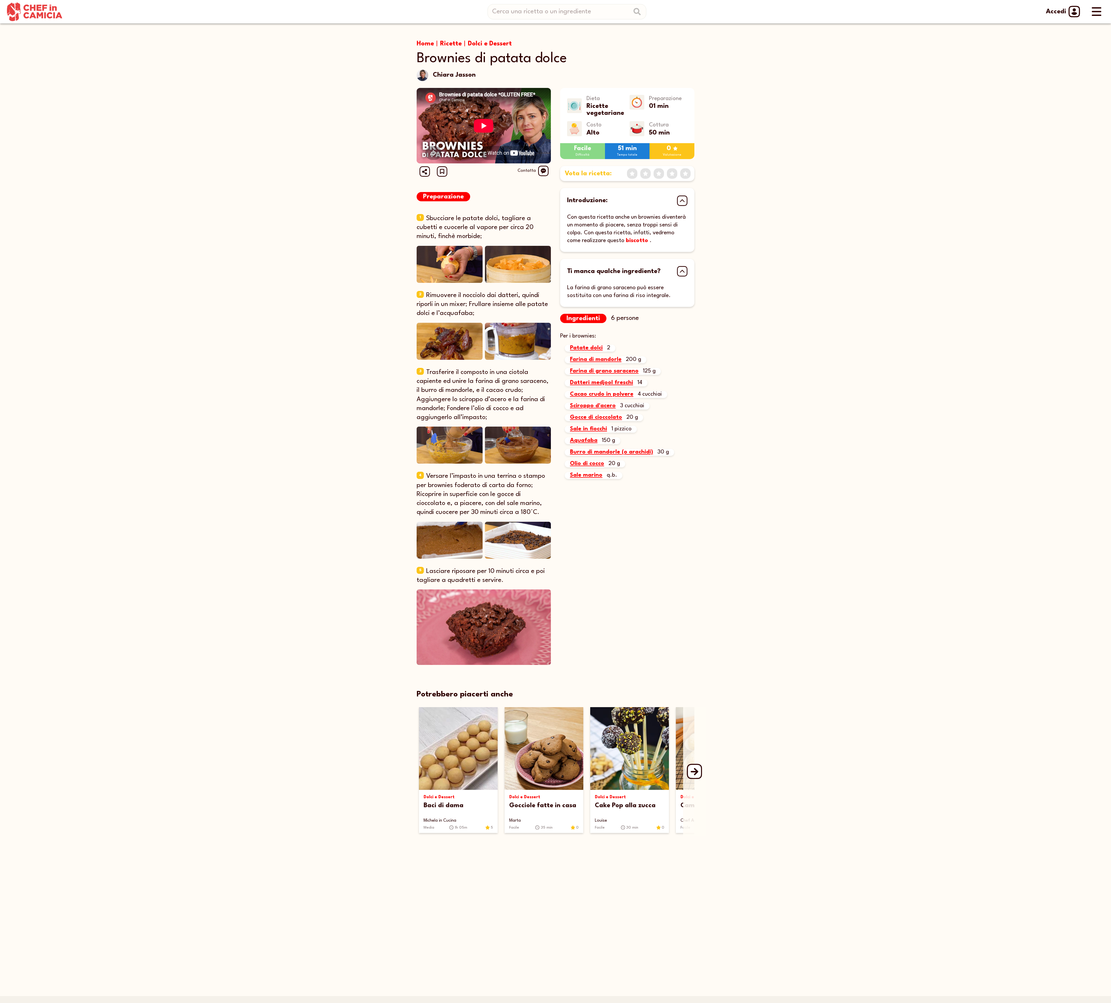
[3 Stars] (658, 173)
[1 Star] (632, 173)
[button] (442, 171)
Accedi (1056, 11)
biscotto (637, 241)
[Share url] (425, 171)
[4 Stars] (672, 173)
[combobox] (569, 11)
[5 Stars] (685, 173)
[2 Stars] (645, 173)
